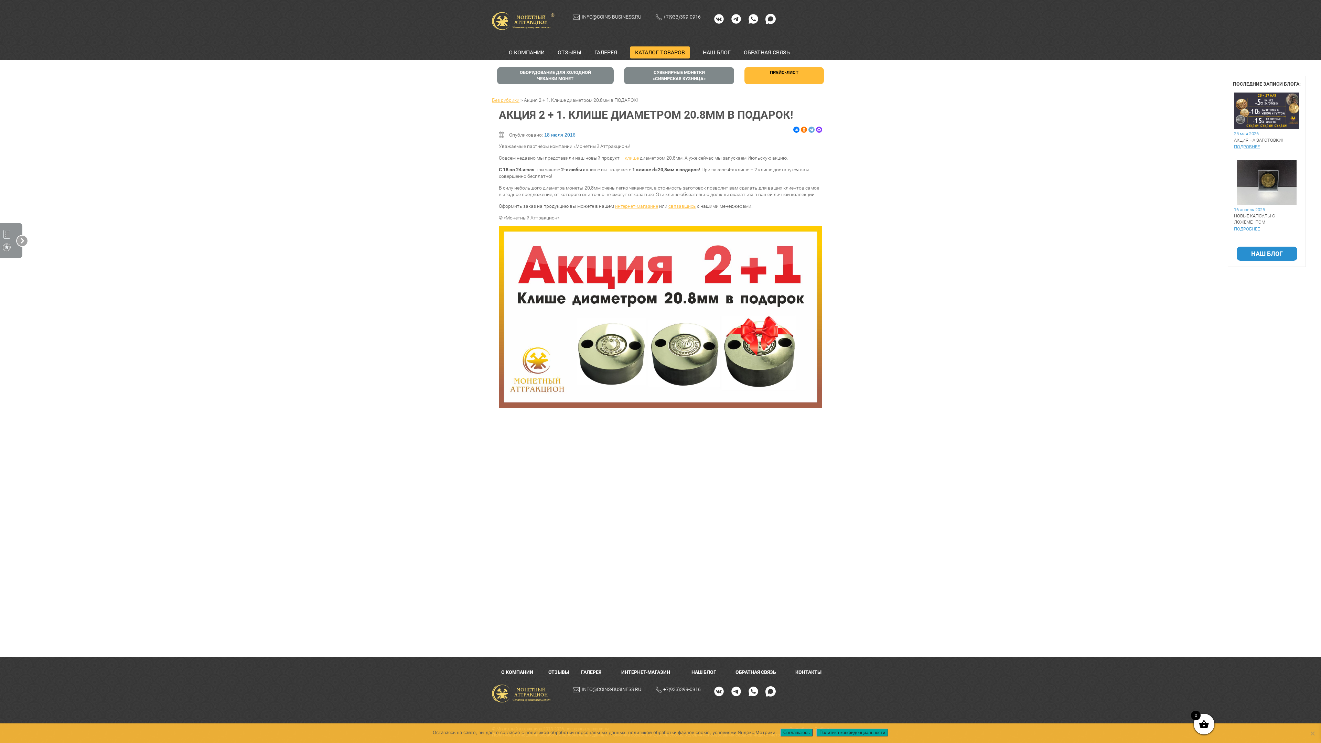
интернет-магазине (636, 206)
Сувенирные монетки (679, 75)
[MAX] (770, 18)
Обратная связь (767, 52)
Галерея (605, 52)
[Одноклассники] (804, 130)
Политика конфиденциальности (852, 732)
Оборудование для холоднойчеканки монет (555, 75)
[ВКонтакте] (796, 130)
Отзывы (569, 52)
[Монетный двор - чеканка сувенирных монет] (523, 694)
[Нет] (1312, 733)
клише (632, 158)
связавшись (682, 206)
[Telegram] (736, 18)
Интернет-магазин (645, 672)
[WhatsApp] (753, 18)
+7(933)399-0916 (682, 17)
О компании (527, 52)
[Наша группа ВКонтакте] (719, 18)
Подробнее (1247, 146)
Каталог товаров (660, 52)
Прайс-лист (784, 72)
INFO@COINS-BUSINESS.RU (611, 17)
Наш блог (717, 52)
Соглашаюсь (796, 732)
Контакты (808, 672)
